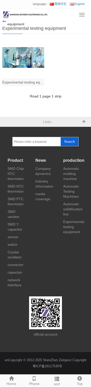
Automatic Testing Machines (71, 191)
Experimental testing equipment (73, 227)
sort (57, 384)
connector (16, 265)
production (73, 160)
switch (12, 244)
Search (69, 141)
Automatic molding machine (71, 174)
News (40, 160)
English (79, 4)
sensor (13, 237)
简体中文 (60, 4)
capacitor (15, 272)
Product (15, 160)
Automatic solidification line (73, 209)
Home (11, 384)
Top (80, 384)
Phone (34, 384)
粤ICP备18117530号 (47, 366)
